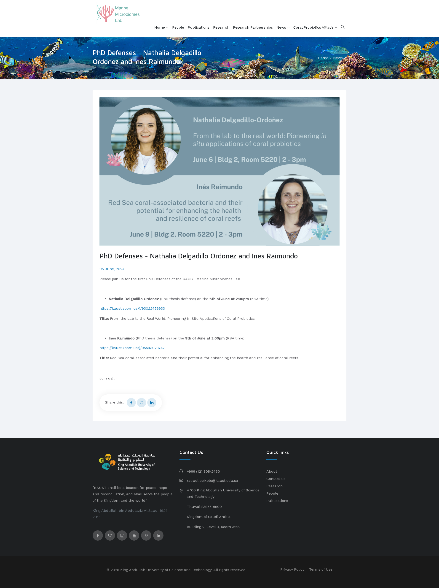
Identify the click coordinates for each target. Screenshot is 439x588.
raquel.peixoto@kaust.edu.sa (212, 480)
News (281, 27)
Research (221, 27)
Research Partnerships (253, 27)
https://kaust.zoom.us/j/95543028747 (132, 348)
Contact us (276, 479)
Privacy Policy (292, 569)
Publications (198, 27)
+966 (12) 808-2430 (203, 471)
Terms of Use (320, 569)
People (178, 27)
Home (160, 27)
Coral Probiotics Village (314, 27)
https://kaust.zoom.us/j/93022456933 (132, 308)
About (271, 471)
